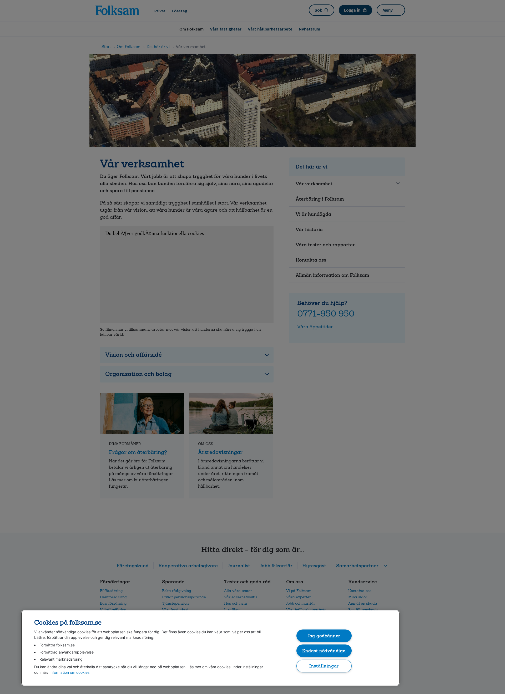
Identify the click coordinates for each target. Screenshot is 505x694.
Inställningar (324, 666)
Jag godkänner (324, 635)
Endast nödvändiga (324, 651)
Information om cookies (69, 672)
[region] (210, 648)
